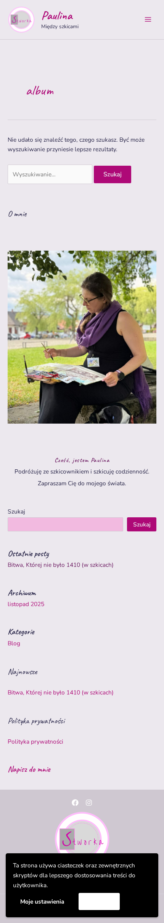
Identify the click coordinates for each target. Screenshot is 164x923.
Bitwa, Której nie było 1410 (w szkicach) (61, 565)
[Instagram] (88, 802)
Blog (14, 643)
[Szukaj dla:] (51, 174)
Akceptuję (99, 901)
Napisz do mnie (29, 769)
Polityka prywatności (35, 741)
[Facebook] (75, 802)
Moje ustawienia (42, 901)
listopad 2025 (26, 604)
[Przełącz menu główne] (148, 19)
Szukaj (16, 511)
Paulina (56, 15)
